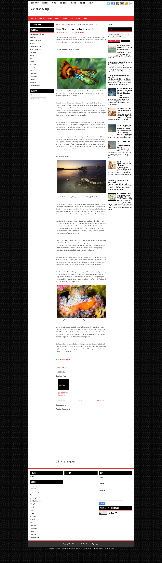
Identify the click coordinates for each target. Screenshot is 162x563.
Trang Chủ (33, 18)
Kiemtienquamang (97, 548)
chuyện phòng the (35, 40)
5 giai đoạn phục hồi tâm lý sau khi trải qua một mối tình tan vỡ (124, 127)
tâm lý (32, 70)
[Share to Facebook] (64, 372)
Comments (36, 99)
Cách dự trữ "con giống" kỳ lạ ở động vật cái (75, 29)
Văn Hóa (65, 18)
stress (32, 61)
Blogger (96, 544)
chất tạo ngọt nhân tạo (37, 34)
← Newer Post (60, 401)
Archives (125, 41)
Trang (78, 18)
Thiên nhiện (65, 24)
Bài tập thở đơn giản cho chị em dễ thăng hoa (124, 110)
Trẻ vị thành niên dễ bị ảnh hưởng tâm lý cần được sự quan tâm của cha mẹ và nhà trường (124, 92)
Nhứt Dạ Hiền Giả (35, 49)
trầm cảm (33, 82)
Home (58, 24)
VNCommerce (87, 548)
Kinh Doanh (64, 3)
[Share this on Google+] (65, 368)
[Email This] (58, 372)
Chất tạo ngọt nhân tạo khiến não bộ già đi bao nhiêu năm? (120, 63)
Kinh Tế (57, 18)
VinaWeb (57, 548)
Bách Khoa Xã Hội (39, 9)
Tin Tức (55, 3)
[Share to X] (62, 372)
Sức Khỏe (83, 3)
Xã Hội (50, 18)
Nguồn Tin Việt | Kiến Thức (64, 360)
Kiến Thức (45, 3)
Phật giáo (33, 52)
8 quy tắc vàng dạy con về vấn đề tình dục (124, 46)
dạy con (32, 43)
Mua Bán (74, 3)
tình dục (32, 79)
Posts (34, 95)
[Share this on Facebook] (61, 368)
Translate (123, 37)
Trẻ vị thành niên (35, 85)
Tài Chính (32, 67)
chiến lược (33, 37)
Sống (31, 58)
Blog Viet (92, 3)
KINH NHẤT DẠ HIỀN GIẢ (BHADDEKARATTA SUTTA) (124, 144)
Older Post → (101, 401)
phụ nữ (32, 55)
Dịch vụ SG (79, 548)
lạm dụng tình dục (35, 46)
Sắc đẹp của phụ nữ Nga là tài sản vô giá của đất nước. (124, 163)
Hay (72, 18)
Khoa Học (42, 18)
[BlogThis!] (60, 372)
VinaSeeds (72, 548)
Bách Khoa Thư (35, 3)
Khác (85, 18)
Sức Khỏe (33, 64)
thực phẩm (33, 76)
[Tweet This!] (63, 368)
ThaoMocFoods (109, 548)
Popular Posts (114, 41)
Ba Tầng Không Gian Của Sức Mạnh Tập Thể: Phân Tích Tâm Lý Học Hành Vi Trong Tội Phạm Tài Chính (124, 197)
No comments (79, 32)
